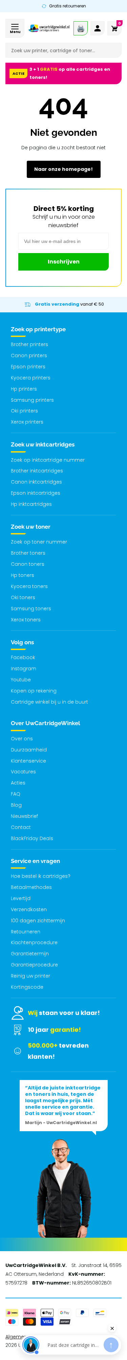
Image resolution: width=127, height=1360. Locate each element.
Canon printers (29, 355)
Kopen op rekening (34, 690)
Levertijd (20, 898)
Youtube (21, 679)
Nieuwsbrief (24, 816)
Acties (18, 782)
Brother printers (29, 344)
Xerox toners (26, 619)
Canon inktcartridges (36, 481)
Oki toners (23, 597)
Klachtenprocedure (34, 942)
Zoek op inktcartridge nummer (48, 460)
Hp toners (22, 575)
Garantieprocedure (34, 964)
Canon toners (27, 564)
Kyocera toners (29, 586)
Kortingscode (27, 987)
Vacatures (23, 771)
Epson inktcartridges (35, 493)
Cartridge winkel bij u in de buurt (49, 702)
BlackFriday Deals (32, 838)
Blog (16, 805)
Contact (21, 827)
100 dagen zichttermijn (38, 920)
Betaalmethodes (31, 887)
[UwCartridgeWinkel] (48, 28)
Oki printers (24, 410)
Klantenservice (28, 761)
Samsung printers (32, 400)
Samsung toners (31, 608)
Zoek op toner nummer (39, 541)
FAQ (15, 794)
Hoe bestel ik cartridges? (40, 876)
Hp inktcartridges (31, 504)
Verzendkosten (29, 909)
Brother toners (28, 553)
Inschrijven (64, 262)
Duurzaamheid (29, 749)
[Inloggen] (97, 28)
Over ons (22, 738)
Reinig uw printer (30, 975)
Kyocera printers (30, 377)
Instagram (23, 668)
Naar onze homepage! (63, 169)
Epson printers (28, 366)
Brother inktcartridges (37, 470)
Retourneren (25, 931)
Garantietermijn (30, 953)
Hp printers (24, 388)
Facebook (23, 657)
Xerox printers (27, 422)
